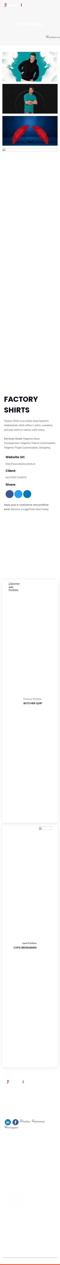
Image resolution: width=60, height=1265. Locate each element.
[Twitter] (18, 494)
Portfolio (23, 34)
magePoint (29, 509)
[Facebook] (10, 494)
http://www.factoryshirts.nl (20, 464)
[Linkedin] (27, 494)
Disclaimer (50, 1261)
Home (10, 34)
